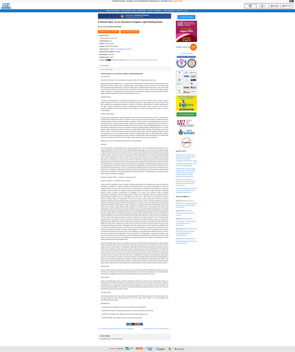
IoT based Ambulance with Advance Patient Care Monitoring (116, 328)
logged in (109, 338)
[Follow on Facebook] (290, 1)
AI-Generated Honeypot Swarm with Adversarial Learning (185, 213)
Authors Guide (141, 10)
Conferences (157, 10)
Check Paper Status (187, 17)
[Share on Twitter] (130, 324)
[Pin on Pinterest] (136, 324)
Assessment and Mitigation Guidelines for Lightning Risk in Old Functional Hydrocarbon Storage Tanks (186, 190)
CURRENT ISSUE (182, 47)
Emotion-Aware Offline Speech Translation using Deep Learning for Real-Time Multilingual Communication (186, 204)
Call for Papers (126, 10)
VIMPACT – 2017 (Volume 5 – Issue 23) (120, 49)
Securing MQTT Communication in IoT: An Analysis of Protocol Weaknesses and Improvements (186, 222)
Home (108, 10)
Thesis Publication (169, 10)
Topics (134, 10)
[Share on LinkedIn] (139, 324)
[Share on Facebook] (127, 324)
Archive (150, 10)
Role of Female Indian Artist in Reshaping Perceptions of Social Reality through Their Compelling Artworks (186, 232)
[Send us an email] (293, 1)
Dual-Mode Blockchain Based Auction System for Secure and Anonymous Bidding (186, 241)
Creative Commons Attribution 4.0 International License (142, 60)
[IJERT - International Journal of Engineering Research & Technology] (6, 6)
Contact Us (180, 10)
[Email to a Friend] (133, 324)
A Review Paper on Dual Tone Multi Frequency (156, 328)
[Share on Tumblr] (141, 324)
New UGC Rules (185, 53)
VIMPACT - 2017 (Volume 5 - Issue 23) (106, 19)
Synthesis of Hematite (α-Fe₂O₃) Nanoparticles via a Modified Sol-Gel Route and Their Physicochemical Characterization (186, 182)
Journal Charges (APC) (187, 114)
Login (185, 10)
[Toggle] (99, 65)
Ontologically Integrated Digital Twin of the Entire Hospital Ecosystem (186, 164)
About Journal (115, 10)
